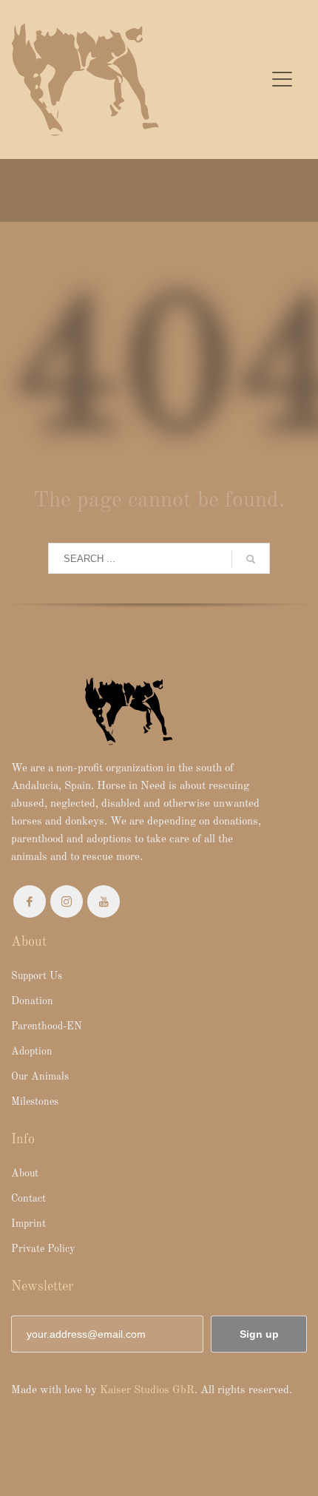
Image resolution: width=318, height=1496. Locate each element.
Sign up (259, 1334)
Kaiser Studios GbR (147, 1390)
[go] (250, 559)
